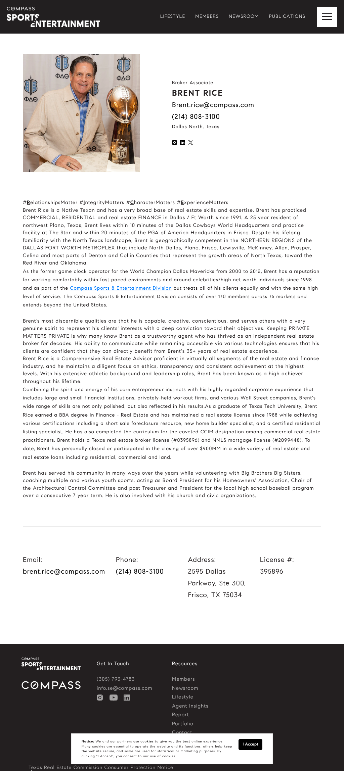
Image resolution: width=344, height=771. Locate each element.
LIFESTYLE (172, 16)
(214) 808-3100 (196, 116)
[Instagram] (101, 698)
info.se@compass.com (125, 688)
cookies (147, 741)
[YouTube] (115, 698)
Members (183, 679)
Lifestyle (183, 697)
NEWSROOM (244, 16)
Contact (182, 733)
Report (180, 715)
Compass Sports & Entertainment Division (121, 288)
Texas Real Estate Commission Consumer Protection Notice (101, 767)
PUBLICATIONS (287, 16)
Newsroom (185, 688)
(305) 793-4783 (116, 679)
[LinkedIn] (128, 698)
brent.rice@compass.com (213, 105)
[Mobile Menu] (327, 17)
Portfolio (183, 724)
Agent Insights (190, 706)
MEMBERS (207, 16)
